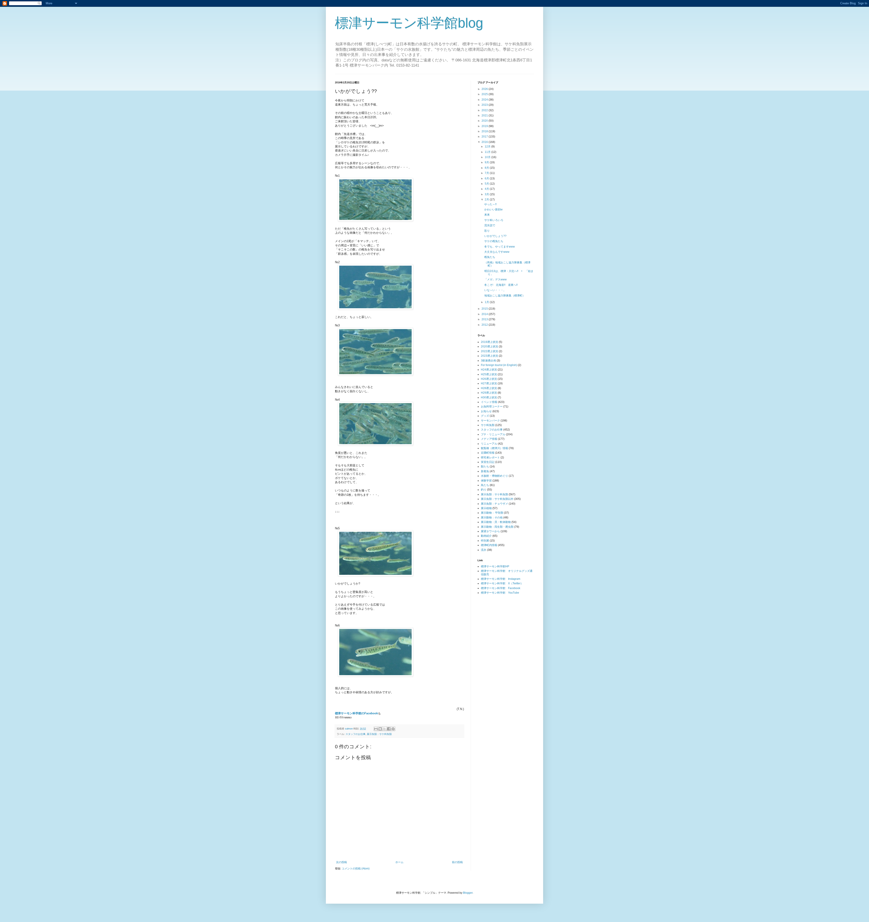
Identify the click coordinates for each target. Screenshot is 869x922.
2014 (485, 314)
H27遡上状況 (489, 383)
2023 (485, 104)
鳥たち (485, 485)
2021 (485, 115)
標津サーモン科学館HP (495, 566)
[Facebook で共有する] (389, 729)
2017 (485, 136)
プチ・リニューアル (493, 434)
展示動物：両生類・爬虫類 (497, 526)
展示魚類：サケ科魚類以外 (497, 499)
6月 (487, 178)
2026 (485, 89)
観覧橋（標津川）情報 (494, 448)
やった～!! (490, 204)
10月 (488, 157)
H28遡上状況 (489, 388)
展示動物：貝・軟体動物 (496, 522)
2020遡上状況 (489, 346)
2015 (485, 308)
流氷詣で (489, 225)
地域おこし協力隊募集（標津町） (504, 295)
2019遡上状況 (489, 342)
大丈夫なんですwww (496, 251)
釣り (483, 489)
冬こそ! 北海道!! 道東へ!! (501, 284)
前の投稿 (457, 862)
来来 (487, 214)
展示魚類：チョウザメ (494, 503)
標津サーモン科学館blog (409, 23)
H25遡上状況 (489, 374)
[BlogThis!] (380, 729)
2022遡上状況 (489, 351)
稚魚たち (489, 257)
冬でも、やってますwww (499, 246)
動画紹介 (486, 535)
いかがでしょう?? (495, 236)
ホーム (399, 862)
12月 (488, 146)
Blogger (468, 892)
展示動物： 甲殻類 (492, 512)
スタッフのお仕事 (355, 734)
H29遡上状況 (489, 392)
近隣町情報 (487, 452)
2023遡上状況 (489, 355)
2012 (485, 324)
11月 (488, 152)
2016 (485, 142)
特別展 (485, 540)
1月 (487, 302)
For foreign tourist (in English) (499, 365)
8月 (487, 167)
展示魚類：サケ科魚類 (379, 734)
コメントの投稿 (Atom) (356, 868)
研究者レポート (490, 457)
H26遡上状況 (489, 378)
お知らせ (486, 411)
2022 (485, 110)
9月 (487, 162)
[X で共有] (384, 729)
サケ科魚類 (487, 425)
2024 (485, 99)
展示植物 (486, 508)
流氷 (483, 549)
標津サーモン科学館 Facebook (500, 588)
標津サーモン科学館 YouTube (500, 592)
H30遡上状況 (489, 397)
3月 (487, 194)
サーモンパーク (490, 420)
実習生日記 (487, 462)
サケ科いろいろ (493, 220)
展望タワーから (490, 531)
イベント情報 (489, 402)
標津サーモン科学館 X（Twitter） (502, 583)
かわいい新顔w (493, 209)
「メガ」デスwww (495, 279)
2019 (485, 126)
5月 (487, 183)
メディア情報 (489, 439)
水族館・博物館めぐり (494, 475)
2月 (487, 199)
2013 (485, 319)
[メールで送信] (376, 729)
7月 (487, 173)
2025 (485, 94)
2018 (485, 131)
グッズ (485, 415)
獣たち (485, 466)
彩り (487, 230)
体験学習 (486, 480)
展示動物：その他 (492, 517)
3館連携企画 (488, 360)
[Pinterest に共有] (393, 729)
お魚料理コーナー (492, 406)
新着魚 (485, 471)
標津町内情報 (489, 545)
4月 (487, 188)
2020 (485, 120)
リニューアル (489, 443)
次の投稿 (341, 862)
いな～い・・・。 (495, 290)
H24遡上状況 (489, 369)
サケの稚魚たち (493, 241)
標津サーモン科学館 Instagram (500, 578)
